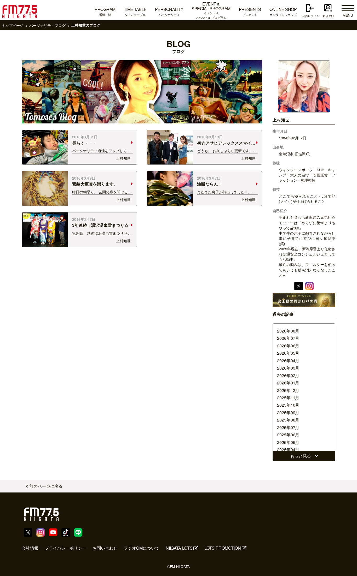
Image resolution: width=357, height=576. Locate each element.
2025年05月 (288, 442)
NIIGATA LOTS (179, 548)
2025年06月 (288, 435)
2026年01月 (288, 383)
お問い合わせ (105, 548)
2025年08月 (288, 420)
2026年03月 (288, 368)
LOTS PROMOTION (222, 548)
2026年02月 (288, 375)
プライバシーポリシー (65, 548)
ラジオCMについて (141, 548)
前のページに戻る (45, 486)
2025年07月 (288, 427)
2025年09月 (288, 412)
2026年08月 (288, 331)
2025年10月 (288, 405)
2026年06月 (288, 346)
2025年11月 (288, 398)
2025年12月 (288, 390)
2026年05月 (288, 353)
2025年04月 (288, 450)
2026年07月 (288, 338)
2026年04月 (288, 361)
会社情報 (30, 548)
